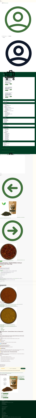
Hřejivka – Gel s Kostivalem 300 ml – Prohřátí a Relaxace (8, 88)
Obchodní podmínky (4, 413)
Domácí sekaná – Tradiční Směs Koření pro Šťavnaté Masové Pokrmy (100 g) (4, 397)
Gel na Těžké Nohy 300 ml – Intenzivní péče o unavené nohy (8, 82)
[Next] (0, 286)
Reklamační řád (3, 414)
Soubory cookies (4, 412)
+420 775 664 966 (15, 278)
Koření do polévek (10, 372)
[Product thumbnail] (8, 303)
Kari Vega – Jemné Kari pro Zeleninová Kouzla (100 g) (6, 324)
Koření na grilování (9, 154)
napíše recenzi (14, 368)
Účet (8, 148)
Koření (2, 154)
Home (0, 154)
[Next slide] (0, 173)
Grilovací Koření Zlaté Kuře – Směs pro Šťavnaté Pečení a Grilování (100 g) (13, 378)
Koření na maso (19, 372)
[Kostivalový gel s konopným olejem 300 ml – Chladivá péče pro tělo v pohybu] (8, 93)
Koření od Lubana (9, 373)
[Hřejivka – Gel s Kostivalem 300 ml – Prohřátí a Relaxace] (8, 87)
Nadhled (2, 328)
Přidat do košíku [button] (22, 379)
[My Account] (18, 35)
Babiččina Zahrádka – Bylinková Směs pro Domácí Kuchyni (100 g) (8, 306)
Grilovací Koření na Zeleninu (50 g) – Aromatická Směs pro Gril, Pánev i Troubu (20, 378)
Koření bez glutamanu (5, 372)
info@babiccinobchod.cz (4, 406)
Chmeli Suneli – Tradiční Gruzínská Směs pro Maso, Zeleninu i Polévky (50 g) (5, 393)
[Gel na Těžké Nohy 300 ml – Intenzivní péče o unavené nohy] (8, 81)
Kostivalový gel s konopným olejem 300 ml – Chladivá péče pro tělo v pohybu (8, 95)
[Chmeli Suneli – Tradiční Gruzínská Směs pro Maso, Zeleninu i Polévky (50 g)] (5, 384)
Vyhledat (10, 36)
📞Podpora (2, 277)
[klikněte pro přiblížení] (12, 164)
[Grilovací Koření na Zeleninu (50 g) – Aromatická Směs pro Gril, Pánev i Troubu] (21, 377)
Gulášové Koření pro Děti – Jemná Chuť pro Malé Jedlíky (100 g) (7, 326)
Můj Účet (4, 37)
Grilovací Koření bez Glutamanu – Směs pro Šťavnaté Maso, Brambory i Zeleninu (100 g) (10, 304)
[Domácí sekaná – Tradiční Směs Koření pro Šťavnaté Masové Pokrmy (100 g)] (5, 396)
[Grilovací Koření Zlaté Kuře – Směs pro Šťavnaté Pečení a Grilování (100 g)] (13, 377)
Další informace (3, 329)
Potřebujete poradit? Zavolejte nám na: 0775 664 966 (8, 151)
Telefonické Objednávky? (3, 285)
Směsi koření (5, 154)
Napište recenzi (23, 368)
